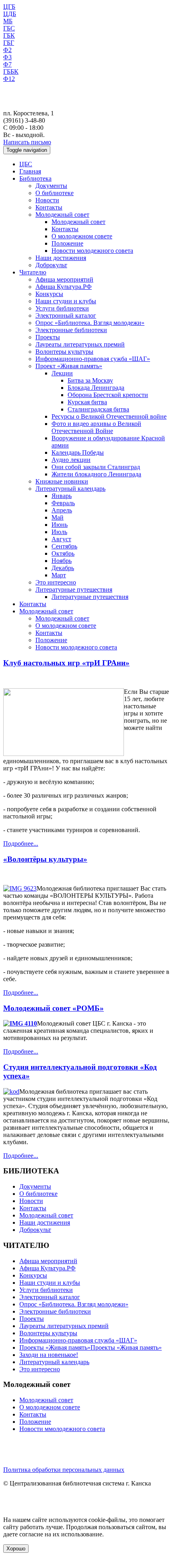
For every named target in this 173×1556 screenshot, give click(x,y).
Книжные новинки (61, 481)
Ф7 (7, 64)
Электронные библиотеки (71, 330)
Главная (30, 171)
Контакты (48, 207)
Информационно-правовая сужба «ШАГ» (92, 358)
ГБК (9, 35)
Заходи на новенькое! (48, 1354)
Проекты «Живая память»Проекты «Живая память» (90, 1347)
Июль (59, 531)
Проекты (47, 337)
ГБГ (8, 42)
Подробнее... (20, 843)
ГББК (11, 71)
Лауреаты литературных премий (80, 344)
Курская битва (87, 402)
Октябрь (62, 553)
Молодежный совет (62, 214)
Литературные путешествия (73, 589)
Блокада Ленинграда (96, 387)
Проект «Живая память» (68, 366)
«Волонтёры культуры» (45, 859)
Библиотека (35, 178)
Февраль (63, 503)
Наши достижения (60, 257)
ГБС (9, 28)
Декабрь (62, 567)
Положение (67, 243)
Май (57, 517)
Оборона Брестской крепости (108, 394)
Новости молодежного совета (92, 250)
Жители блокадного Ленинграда (96, 474)
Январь (61, 495)
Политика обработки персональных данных (63, 1469)
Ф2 (7, 49)
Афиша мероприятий (64, 279)
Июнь (59, 524)
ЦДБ (9, 13)
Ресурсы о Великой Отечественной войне (109, 416)
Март (58, 575)
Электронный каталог (65, 315)
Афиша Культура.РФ (63, 286)
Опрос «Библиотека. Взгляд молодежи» (89, 322)
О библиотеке (54, 192)
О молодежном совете (81, 236)
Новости (47, 200)
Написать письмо (27, 142)
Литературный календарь (70, 488)
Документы (51, 185)
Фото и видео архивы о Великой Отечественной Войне (96, 427)
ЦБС (25, 164)
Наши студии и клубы (65, 301)
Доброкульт (51, 265)
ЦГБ (9, 6)
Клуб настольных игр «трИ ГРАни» (66, 663)
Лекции (62, 373)
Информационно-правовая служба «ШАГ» (78, 1340)
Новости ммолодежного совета (62, 1428)
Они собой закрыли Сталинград (95, 467)
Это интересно (55, 582)
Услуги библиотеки (62, 308)
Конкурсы (49, 293)
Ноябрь (61, 560)
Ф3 (7, 57)
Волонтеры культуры (64, 351)
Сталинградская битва (98, 409)
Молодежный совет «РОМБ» (53, 1008)
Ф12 (9, 78)
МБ (7, 21)
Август (61, 539)
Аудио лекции (71, 459)
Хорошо (15, 1549)
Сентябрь (64, 546)
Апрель (61, 510)
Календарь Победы (77, 452)
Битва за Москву (90, 380)
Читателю (32, 272)
